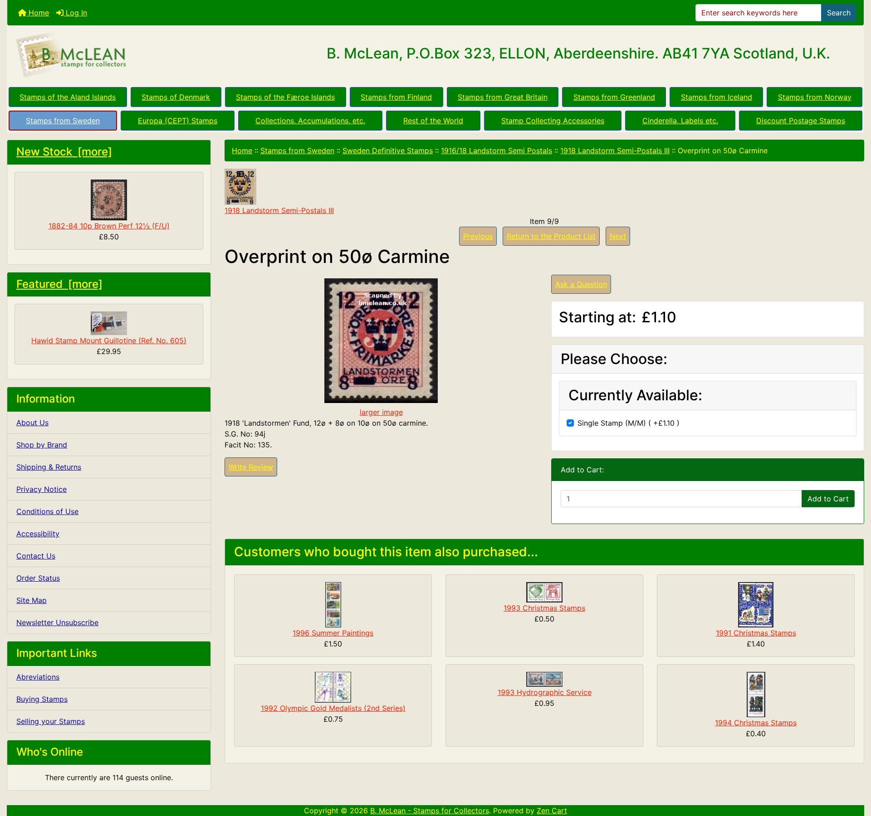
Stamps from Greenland (614, 97)
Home (37, 12)
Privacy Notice (41, 489)
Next (618, 236)
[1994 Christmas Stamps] (756, 694)
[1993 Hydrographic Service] (544, 678)
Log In (75, 12)
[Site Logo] (150, 55)
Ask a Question (581, 284)
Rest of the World (433, 120)
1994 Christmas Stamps (756, 722)
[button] (854, 771)
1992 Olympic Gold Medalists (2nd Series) (333, 708)
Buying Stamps (42, 699)
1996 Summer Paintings (333, 632)
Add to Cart (828, 498)
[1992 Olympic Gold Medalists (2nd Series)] (333, 686)
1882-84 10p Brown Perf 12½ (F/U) (109, 225)
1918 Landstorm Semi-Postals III (615, 150)
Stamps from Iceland (716, 97)
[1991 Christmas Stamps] (755, 604)
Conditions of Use (47, 511)
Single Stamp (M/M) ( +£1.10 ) (628, 422)
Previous (478, 236)
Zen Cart (552, 810)
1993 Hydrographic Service (545, 692)
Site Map (31, 600)
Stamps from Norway (814, 97)
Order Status (38, 578)
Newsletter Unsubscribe (57, 622)
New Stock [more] (64, 151)
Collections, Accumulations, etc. (310, 120)
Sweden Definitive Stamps (388, 150)
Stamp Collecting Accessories (552, 120)
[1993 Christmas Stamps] (544, 591)
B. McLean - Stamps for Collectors (429, 810)
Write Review (251, 466)
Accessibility (37, 533)
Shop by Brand (41, 444)
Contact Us (35, 555)
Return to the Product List (551, 236)
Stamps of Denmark (176, 97)
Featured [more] (59, 284)
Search (839, 12)
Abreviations (37, 676)
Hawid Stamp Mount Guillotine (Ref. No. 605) (108, 340)
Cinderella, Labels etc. (680, 120)
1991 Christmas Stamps (756, 632)
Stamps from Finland (396, 97)
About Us (32, 422)
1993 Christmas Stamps (544, 607)
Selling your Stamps (50, 721)
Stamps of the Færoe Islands (285, 97)
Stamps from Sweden (63, 120)
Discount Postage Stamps (800, 120)
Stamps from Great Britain (503, 97)
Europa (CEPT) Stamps (177, 120)
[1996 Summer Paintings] (333, 604)
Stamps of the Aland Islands (68, 97)
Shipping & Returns (48, 466)
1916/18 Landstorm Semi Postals (496, 150)
